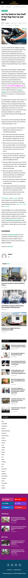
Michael (7, 23)
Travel (3, 485)
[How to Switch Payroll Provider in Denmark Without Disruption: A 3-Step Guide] (6, 363)
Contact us (9, 569)
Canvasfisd (15, 198)
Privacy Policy (17, 569)
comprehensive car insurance (13, 220)
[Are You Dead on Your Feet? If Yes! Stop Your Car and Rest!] (14, 36)
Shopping (4, 473)
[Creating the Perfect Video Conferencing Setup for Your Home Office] (5, 552)
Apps (3, 421)
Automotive (4, 426)
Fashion (3, 438)
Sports (3, 480)
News (3, 464)
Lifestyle (4, 461)
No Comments (9, 25)
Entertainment (5, 435)
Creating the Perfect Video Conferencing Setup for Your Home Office (17, 551)
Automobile (4, 10)
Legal (3, 459)
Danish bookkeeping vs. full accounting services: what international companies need (18, 372)
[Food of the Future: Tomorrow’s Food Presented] (6, 410)
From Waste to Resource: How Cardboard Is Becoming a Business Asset (18, 400)
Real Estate (4, 469)
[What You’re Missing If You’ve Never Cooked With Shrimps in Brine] (6, 381)
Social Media (4, 476)
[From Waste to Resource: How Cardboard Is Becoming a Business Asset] (6, 401)
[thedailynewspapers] (14, 2)
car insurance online (12, 234)
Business (4, 428)
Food (3, 445)
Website (3, 488)
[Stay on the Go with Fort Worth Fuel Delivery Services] (14, 274)
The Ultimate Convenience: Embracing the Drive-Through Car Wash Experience (12, 306)
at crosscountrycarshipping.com (14, 85)
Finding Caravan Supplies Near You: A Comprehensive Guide (10, 328)
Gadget (3, 447)
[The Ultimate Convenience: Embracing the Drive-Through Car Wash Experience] (14, 297)
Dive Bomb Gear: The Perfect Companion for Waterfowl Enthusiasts (18, 542)
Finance (3, 442)
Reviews (3, 471)
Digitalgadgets (5, 198)
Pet (2, 466)
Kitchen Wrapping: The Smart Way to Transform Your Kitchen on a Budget (18, 519)
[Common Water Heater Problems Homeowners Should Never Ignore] (5, 528)
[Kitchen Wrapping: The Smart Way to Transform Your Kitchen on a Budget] (5, 519)
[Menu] (2, 2)
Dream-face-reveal (21, 204)
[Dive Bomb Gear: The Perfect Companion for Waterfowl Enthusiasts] (5, 543)
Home (3, 454)
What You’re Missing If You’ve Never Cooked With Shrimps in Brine (18, 381)
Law (2, 457)
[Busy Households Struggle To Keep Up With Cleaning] (6, 355)
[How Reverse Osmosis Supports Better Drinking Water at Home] (6, 347)
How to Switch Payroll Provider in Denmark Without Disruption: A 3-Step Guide (18, 363)
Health (3, 452)
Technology (4, 483)
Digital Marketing (6, 430)
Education (4, 433)
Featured (4, 440)
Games (3, 450)
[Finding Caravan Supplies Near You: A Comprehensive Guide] (14, 319)
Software (4, 478)
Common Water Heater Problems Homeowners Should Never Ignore (18, 528)
